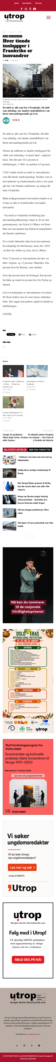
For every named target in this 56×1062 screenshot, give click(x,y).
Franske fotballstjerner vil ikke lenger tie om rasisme (13, 413)
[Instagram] (24, 1045)
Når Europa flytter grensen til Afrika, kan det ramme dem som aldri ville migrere (34, 486)
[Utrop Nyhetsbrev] (28, 977)
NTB (6, 60)
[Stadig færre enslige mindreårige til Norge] (9, 473)
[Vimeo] (39, 1046)
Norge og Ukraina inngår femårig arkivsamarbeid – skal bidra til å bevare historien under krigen (33, 499)
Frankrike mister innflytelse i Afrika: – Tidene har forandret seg (13, 384)
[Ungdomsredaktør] (28, 895)
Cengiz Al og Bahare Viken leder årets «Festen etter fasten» (15, 437)
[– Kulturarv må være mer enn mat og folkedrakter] (9, 460)
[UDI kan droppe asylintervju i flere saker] (9, 513)
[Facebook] (17, 1046)
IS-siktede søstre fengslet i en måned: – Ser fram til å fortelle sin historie (40, 437)
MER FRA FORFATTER (40, 449)
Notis (20, 32)
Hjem (5, 32)
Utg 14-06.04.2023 (15, 36)
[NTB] (8, 120)
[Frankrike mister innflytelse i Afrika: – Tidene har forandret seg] (13, 371)
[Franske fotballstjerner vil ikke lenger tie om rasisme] (13, 402)
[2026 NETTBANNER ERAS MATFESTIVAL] (28, 732)
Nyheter (12, 32)
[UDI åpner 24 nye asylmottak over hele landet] (9, 526)
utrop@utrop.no (33, 1034)
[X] (31, 1046)
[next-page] (32, 536)
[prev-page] (28, 536)
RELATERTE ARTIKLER (15, 449)
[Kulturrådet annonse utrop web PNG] (28, 814)
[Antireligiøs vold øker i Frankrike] (37, 371)
